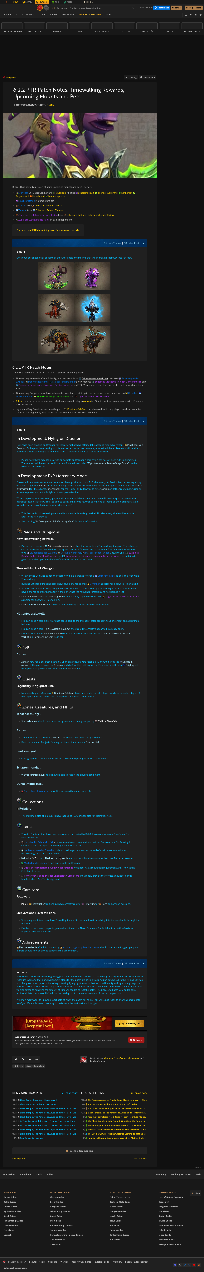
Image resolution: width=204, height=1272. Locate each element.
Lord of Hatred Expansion (171, 1197)
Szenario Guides (58, 1230)
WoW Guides (9, 1192)
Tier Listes (164, 1211)
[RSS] (199, 1265)
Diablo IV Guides (167, 1192)
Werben (64, 1261)
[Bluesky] (15, 1059)
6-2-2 (15, 1066)
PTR (46, 8)
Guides (53, 14)
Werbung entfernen (90, 14)
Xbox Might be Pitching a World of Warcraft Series (112, 1104)
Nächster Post (140, 1158)
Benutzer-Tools (37, 1261)
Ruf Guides (55, 1220)
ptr (22, 1066)
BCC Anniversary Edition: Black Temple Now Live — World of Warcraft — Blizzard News (49, 1121)
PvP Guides (115, 1225)
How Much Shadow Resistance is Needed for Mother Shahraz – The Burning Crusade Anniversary (117, 1138)
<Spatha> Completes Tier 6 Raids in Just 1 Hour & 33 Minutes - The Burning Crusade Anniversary (117, 1117)
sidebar (29, 1066)
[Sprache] (200, 15)
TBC (57, 2)
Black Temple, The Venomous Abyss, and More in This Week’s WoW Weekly (49, 1117)
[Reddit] (29, 1059)
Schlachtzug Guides (13, 1220)
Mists (69, 2)
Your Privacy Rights (81, 1261)
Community (68, 14)
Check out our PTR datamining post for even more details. (48, 230)
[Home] (18, 7)
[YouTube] (194, 1265)
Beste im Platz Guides (121, 1202)
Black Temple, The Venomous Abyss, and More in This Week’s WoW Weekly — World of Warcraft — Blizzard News (49, 1108)
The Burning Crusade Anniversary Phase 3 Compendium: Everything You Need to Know (117, 1125)
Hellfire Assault (52, 628)
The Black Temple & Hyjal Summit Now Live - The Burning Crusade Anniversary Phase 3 (117, 1121)
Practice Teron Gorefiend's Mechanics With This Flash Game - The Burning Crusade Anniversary (117, 1129)
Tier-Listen (55, 1244)
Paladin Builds (165, 1230)
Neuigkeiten (10, 14)
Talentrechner (10, 1225)
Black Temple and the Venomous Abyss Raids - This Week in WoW (117, 1113)
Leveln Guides (10, 1206)
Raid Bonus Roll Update (31, 1138)
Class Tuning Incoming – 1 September (38, 1104)
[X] (180, 1265)
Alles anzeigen (70, 1093)
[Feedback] (196, 15)
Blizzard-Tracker (112, 243)
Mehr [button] (108, 14)
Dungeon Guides (58, 1206)
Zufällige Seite (102, 1261)
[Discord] (175, 1265)
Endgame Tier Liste (168, 1206)
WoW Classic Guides (120, 1192)
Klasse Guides (10, 1197)
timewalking (39, 1066)
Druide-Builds (165, 1220)
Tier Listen (8, 1230)
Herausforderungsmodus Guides (66, 1235)
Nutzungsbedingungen (15, 1268)
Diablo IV (91, 2)
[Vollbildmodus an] (186, 15)
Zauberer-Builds (167, 1239)
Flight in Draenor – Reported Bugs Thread (108, 463)
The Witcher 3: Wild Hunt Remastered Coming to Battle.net (117, 1134)
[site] (83, 1059)
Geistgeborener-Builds (170, 1244)
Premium (117, 1261)
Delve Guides (9, 1202)
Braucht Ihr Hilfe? (17, 1261)
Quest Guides (57, 1216)
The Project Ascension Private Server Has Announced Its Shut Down (117, 1100)
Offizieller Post (131, 243)
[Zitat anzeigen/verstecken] (143, 243)
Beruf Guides (9, 1216)
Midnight (7, 1235)
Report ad (198, 1167)
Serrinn (50, 105)
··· (77, 2)
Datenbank (28, 14)
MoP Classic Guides (60, 1192)
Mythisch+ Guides (12, 1211)
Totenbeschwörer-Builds (171, 1225)
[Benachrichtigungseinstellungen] (191, 15)
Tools (39, 1174)
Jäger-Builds (165, 1235)
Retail (28, 2)
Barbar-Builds (165, 1216)
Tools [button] (42, 14)
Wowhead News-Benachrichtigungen (121, 1058)
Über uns (52, 1261)
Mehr (198, 1174)
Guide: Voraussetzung (121, 1197)
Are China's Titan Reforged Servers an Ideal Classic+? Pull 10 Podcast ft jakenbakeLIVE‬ (117, 1108)
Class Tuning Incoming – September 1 (38, 1100)
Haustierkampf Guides (61, 1225)
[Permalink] (36, 1059)
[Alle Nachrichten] (6, 2)
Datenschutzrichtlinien (136, 1261)
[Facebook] (22, 1059)
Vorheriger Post (19, 1158)
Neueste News (92, 1093)
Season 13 (164, 1202)
